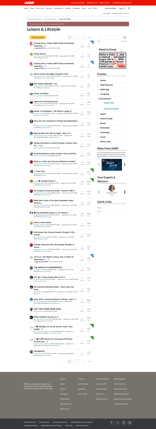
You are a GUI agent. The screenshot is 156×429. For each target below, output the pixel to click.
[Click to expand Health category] (98, 114)
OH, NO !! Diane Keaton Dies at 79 (49, 277)
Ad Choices (68, 425)
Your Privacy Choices (82, 425)
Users (99, 41)
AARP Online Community (34, 19)
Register (99, 207)
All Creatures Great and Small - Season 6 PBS (54, 191)
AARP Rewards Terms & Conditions (82, 422)
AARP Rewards (106, 85)
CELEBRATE (39, 351)
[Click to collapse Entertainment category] (98, 99)
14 (85, 37)
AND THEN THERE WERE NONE (47, 309)
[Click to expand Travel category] (98, 137)
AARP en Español (110, 8)
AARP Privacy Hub (30, 422)
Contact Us (81, 379)
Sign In (99, 211)
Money (103, 123)
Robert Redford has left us (45, 317)
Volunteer (63, 389)
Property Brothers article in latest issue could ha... (55, 154)
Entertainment (105, 99)
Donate (62, 384)
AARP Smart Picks (92, 3)
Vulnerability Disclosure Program (51, 425)
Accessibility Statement (60, 422)
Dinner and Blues (41, 93)
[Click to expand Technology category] (98, 132)
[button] (129, 8)
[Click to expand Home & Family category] (98, 119)
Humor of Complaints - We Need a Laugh (52, 111)
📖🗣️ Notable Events (45, 181)
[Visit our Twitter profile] (118, 422)
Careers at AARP (101, 384)
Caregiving (104, 94)
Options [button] (48, 37)
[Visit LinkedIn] (130, 422)
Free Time (40, 171)
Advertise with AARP (102, 379)
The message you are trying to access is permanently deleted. (46, 24)
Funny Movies (40, 54)
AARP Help (104, 89)
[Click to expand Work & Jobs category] (98, 141)
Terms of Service (44, 422)
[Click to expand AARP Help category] (98, 89)
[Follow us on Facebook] (112, 422)
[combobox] (111, 37)
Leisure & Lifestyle (111, 109)
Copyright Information (31, 425)
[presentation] (99, 164)
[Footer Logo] (38, 378)
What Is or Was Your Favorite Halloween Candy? (54, 161)
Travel (102, 137)
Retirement (105, 128)
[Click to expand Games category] (98, 80)
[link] (62, 37)
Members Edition (104, 3)
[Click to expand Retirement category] (98, 128)
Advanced (124, 41)
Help (120, 13)
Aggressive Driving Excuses (46, 101)
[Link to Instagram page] (124, 422)
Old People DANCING (43, 84)
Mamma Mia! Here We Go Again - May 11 (51, 133)
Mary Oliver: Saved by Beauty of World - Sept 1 (54, 299)
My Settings (106, 13)
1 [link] (69, 37)
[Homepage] (29, 2)
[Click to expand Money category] (98, 123)
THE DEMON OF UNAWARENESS (48, 267)
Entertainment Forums (50, 19)
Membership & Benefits (78, 3)
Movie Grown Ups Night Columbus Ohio (51, 74)
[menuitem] (26, 9)
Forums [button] (125, 13)
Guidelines (115, 13)
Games (103, 80)
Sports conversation (42, 222)
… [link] (80, 37)
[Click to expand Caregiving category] (98, 94)
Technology (105, 132)
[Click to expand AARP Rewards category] (98, 85)
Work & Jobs (105, 141)
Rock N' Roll (109, 103)
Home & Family (106, 118)
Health (103, 114)
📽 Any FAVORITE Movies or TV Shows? (51, 213)
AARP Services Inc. (102, 399)
